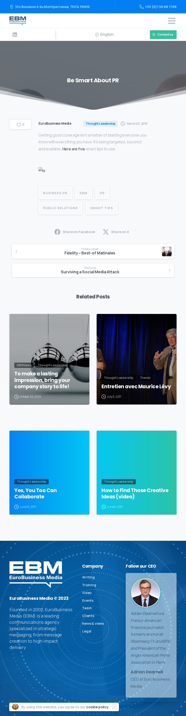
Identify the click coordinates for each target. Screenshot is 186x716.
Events (87, 600)
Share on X (120, 231)
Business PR (55, 193)
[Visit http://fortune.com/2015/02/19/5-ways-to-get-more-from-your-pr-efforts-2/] (42, 172)
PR (102, 193)
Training (89, 585)
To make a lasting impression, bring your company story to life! (42, 380)
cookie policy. (97, 707)
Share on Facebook (79, 231)
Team (87, 608)
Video (87, 592)
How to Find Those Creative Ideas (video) (135, 493)
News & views (93, 623)
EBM (83, 193)
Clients (88, 615)
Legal (86, 631)
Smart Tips (101, 208)
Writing (88, 577)
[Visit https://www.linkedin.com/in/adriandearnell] (15, 34)
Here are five (74, 149)
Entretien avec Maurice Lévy (136, 386)
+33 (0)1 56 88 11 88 (161, 6)
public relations (60, 208)
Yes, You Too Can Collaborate (35, 493)
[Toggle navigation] (172, 21)
